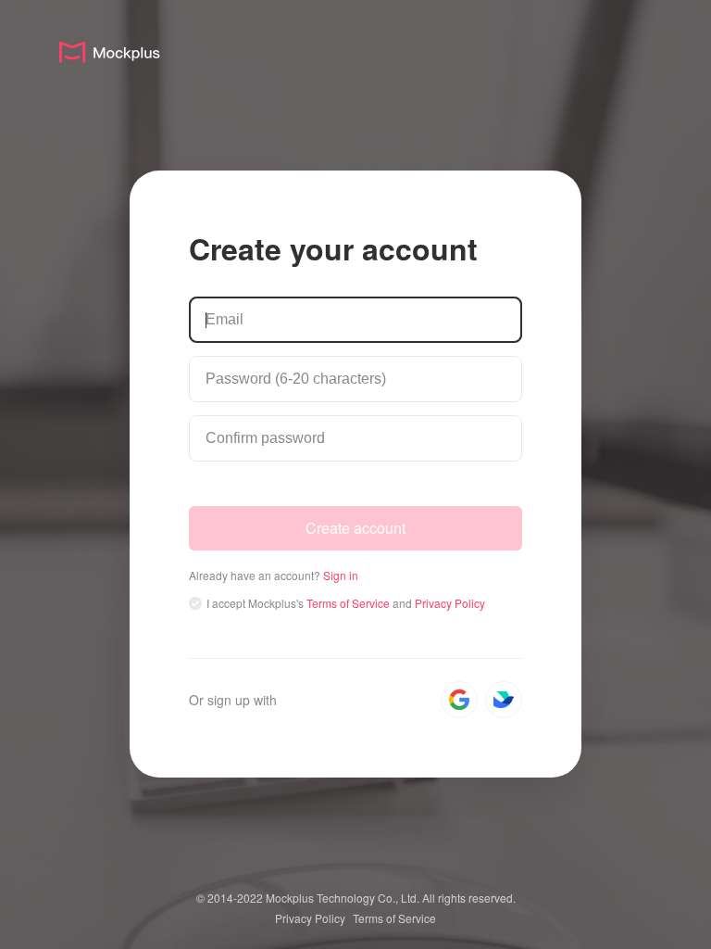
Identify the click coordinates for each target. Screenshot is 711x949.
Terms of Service (394, 918)
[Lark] (503, 699)
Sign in (340, 575)
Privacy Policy (310, 918)
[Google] (459, 699)
